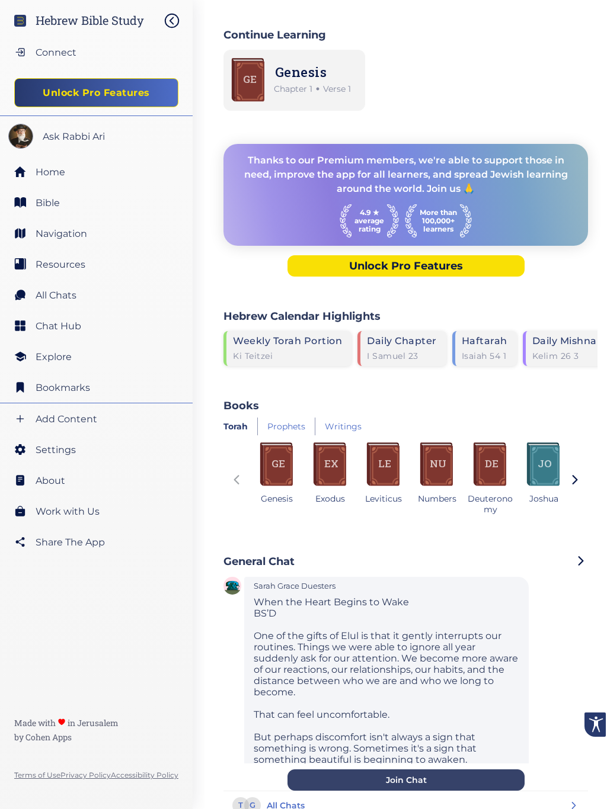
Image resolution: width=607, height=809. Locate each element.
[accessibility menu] (595, 724)
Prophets (286, 426)
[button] (232, 587)
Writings (343, 426)
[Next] (575, 481)
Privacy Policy (85, 775)
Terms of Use (37, 775)
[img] (178, 21)
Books (241, 405)
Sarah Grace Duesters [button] (295, 586)
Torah (235, 426)
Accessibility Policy (144, 775)
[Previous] (236, 481)
